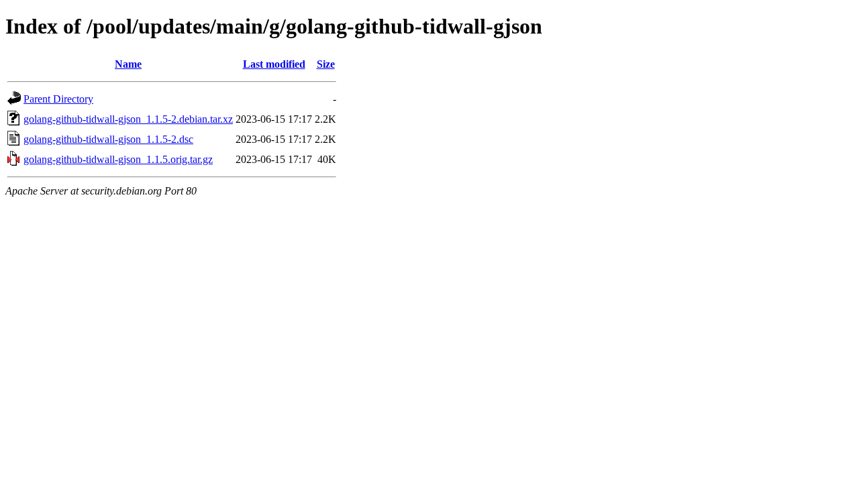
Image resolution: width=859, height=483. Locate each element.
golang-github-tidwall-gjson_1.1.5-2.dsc (108, 139)
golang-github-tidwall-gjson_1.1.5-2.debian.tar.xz (128, 119)
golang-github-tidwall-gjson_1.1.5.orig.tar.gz (118, 159)
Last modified (274, 64)
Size (326, 64)
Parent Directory (58, 99)
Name (128, 64)
